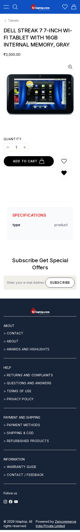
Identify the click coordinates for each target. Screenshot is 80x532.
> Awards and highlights (27, 349)
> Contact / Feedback (24, 475)
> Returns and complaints (28, 375)
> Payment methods (22, 425)
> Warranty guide (20, 467)
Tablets (13, 20)
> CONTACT (13, 333)
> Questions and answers (28, 383)
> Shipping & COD (19, 433)
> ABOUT (11, 341)
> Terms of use (18, 391)
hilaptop (21, 521)
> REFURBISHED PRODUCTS (26, 441)
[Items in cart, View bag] (73, 7)
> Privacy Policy (19, 399)
